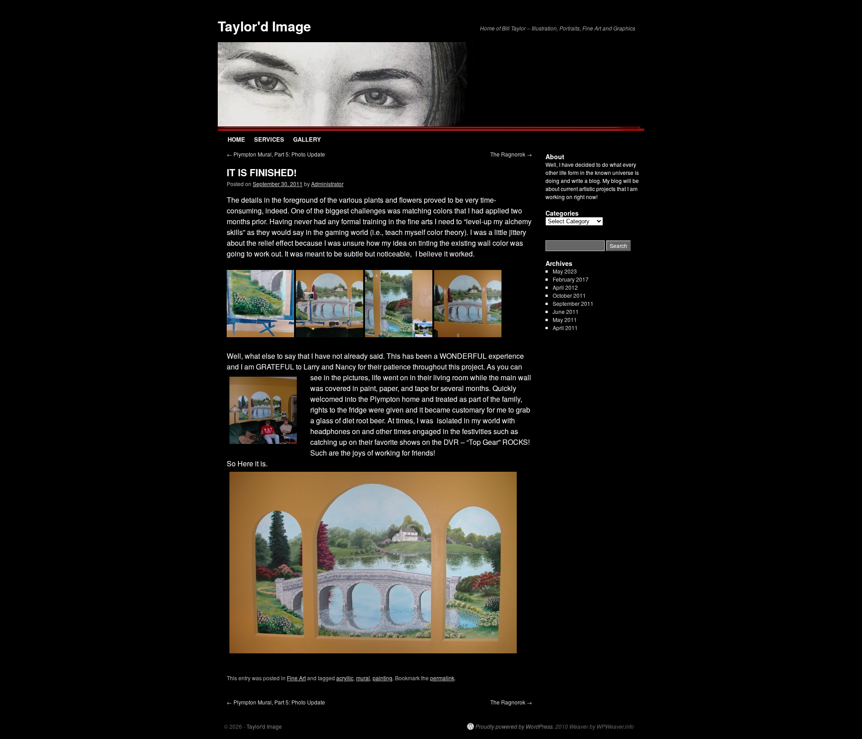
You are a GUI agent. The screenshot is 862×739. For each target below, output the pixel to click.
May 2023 (565, 271)
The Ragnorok (511, 154)
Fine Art (296, 678)
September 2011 (573, 303)
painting (382, 678)
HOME (236, 139)
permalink (442, 678)
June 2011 (566, 311)
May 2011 (565, 319)
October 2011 (569, 295)
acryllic (344, 678)
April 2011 (565, 327)
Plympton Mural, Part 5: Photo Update (276, 154)
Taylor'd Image (264, 25)
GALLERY (307, 139)
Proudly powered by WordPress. (514, 726)
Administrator (327, 183)
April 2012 (565, 287)
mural (363, 678)
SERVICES (269, 139)
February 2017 (571, 279)
